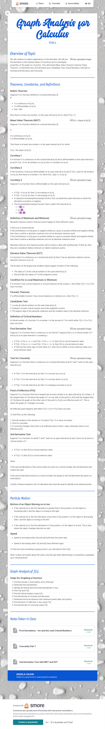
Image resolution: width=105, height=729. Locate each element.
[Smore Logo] (22, 4)
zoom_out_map (92, 60)
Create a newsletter (28, 722)
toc (7, 13)
